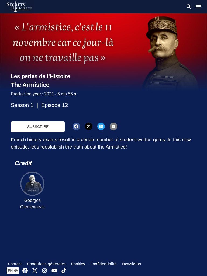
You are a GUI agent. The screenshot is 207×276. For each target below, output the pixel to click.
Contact (15, 263)
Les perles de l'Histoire (40, 76)
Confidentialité (103, 263)
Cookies (78, 263)
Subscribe (38, 127)
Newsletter (132, 263)
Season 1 (22, 105)
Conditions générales (46, 263)
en (10, 270)
